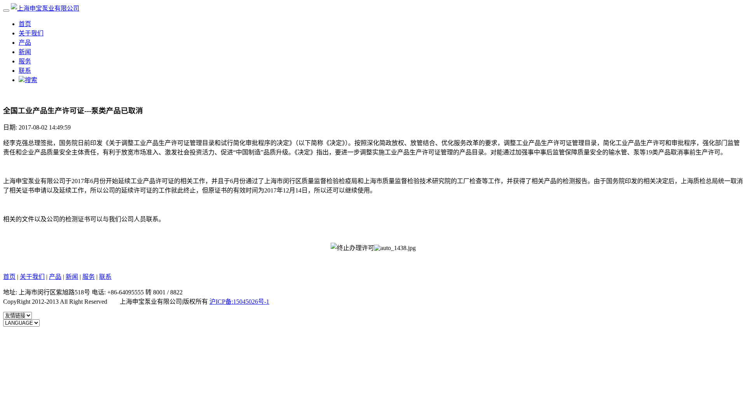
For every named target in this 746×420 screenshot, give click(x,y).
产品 (25, 42)
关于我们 (31, 33)
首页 (25, 24)
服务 (25, 61)
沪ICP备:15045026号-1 (239, 301)
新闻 (25, 52)
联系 (25, 70)
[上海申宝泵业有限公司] (45, 8)
